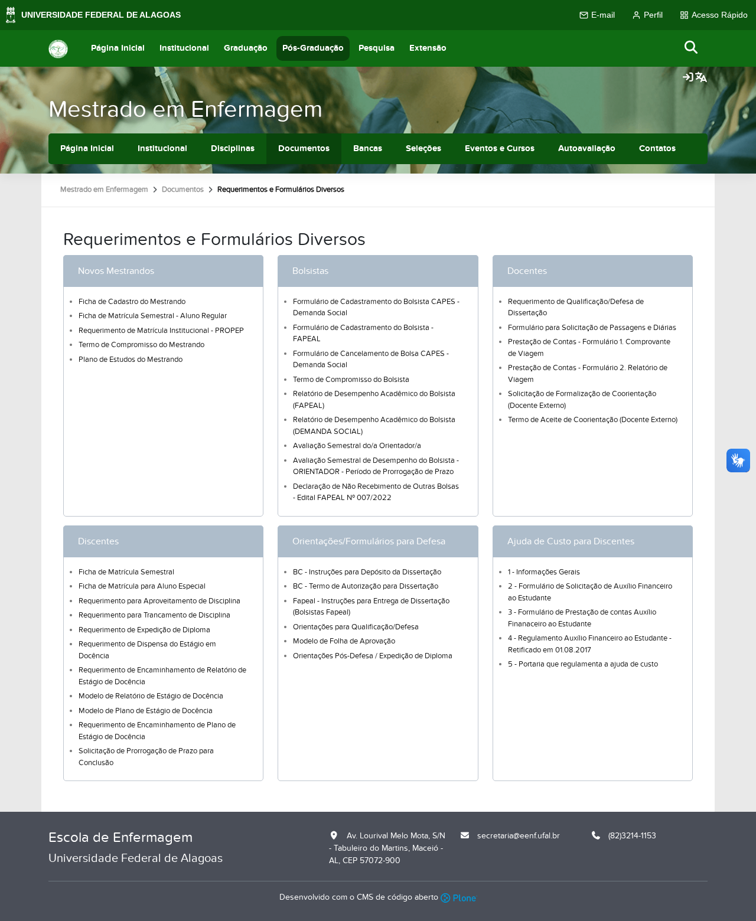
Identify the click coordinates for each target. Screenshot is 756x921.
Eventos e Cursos (500, 148)
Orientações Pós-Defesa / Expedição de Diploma (372, 656)
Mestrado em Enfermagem (185, 109)
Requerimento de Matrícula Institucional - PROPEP (161, 330)
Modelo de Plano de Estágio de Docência (146, 711)
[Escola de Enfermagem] (58, 48)
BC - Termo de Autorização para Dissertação (365, 586)
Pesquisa (377, 48)
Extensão (428, 48)
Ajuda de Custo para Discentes (570, 541)
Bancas (367, 148)
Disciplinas (233, 148)
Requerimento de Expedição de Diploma (144, 630)
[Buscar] (691, 48)
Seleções (423, 148)
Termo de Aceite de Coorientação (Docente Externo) (592, 419)
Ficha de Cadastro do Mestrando (132, 301)
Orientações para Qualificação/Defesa (356, 627)
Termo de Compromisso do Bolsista (351, 379)
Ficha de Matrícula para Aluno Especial (142, 586)
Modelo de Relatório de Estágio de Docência (151, 696)
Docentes (527, 271)
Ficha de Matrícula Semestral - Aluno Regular (153, 316)
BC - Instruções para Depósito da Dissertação (367, 572)
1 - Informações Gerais (544, 572)
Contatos (657, 148)
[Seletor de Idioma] (701, 78)
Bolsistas (310, 271)
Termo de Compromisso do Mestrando (141, 345)
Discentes (98, 541)
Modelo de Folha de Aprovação (344, 641)
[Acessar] (688, 78)
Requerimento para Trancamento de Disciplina (154, 615)
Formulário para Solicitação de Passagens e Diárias (592, 327)
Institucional (184, 48)
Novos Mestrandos (116, 271)
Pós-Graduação (313, 48)
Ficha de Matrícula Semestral (126, 572)
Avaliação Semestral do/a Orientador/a (357, 445)
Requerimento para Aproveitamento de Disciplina (159, 601)
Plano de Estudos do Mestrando (131, 359)
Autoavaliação (586, 148)
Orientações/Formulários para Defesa (368, 541)
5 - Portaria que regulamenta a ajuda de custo (583, 664)
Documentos (304, 148)
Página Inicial (118, 48)
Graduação (246, 48)
